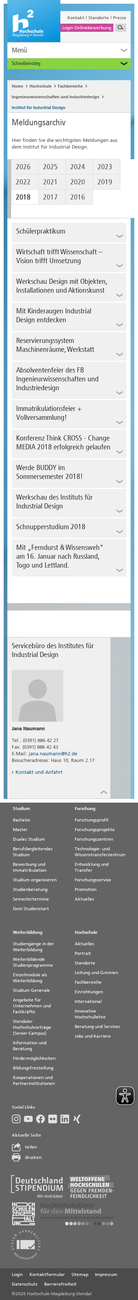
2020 (77, 181)
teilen (31, 1147)
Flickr (54, 1118)
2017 (50, 197)
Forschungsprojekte (95, 829)
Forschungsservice (93, 879)
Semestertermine (31, 899)
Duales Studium (29, 839)
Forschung (85, 808)
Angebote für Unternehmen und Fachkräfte (32, 1005)
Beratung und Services (97, 1026)
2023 (105, 166)
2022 (23, 181)
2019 (105, 181)
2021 (50, 181)
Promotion (85, 889)
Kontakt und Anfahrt (39, 772)
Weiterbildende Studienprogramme (33, 962)
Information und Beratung (29, 1045)
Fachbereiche (70, 86)
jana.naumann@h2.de (53, 753)
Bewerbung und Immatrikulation (29, 867)
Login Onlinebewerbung (86, 27)
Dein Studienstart (31, 908)
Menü (19, 50)
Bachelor (22, 820)
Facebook (42, 1118)
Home (17, 86)
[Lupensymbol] (120, 28)
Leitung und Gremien (96, 972)
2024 (77, 166)
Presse (119, 17)
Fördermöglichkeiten (34, 1058)
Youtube (30, 1118)
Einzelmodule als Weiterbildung (30, 977)
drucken (33, 1157)
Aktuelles (84, 899)
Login (17, 1274)
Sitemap (79, 1274)
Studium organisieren (35, 879)
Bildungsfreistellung (33, 1068)
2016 (77, 197)
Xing (78, 1118)
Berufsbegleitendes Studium (33, 851)
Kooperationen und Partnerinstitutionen (34, 1080)
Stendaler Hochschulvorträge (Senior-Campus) (32, 1027)
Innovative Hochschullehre (90, 1014)
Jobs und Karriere (93, 1036)
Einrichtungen (89, 991)
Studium (21, 808)
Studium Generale (31, 990)
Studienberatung (30, 889)
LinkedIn (66, 1118)
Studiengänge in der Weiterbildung (33, 946)
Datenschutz (25, 1284)
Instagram (18, 1118)
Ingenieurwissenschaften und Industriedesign (55, 97)
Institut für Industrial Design (39, 107)
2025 (50, 166)
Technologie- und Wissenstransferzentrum (100, 851)
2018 (23, 197)
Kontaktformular (47, 1274)
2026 (23, 166)
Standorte (98, 17)
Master (20, 829)
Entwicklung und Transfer (92, 867)
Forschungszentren (94, 839)
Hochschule (40, 86)
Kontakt (75, 17)
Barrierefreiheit (60, 1284)
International (88, 1001)
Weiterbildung (27, 932)
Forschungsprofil (91, 820)
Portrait (83, 953)
